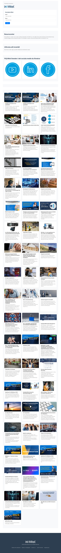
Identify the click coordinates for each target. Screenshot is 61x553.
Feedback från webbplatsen (16, 547)
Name (6, 18)
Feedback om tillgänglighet (26, 547)
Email (6, 14)
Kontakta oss (33, 547)
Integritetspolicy (46, 547)
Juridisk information (40, 547)
